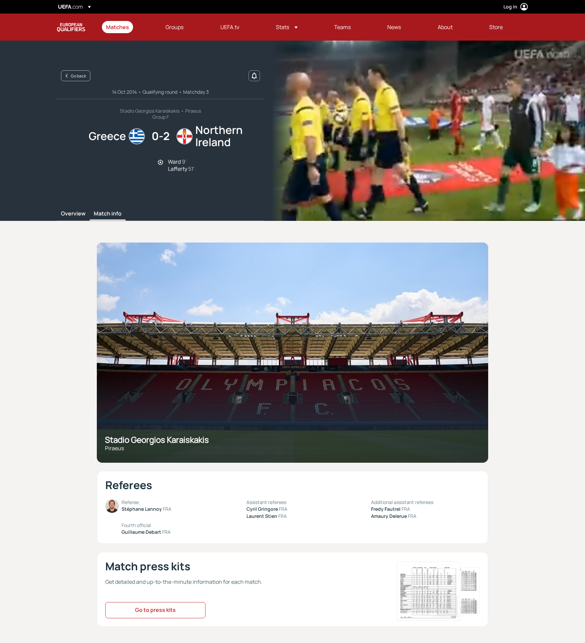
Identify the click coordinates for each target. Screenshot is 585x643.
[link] (117, 27)
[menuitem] (127, 27)
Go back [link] (78, 76)
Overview (73, 214)
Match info (108, 214)
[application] (424, 131)
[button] (287, 27)
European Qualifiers (71, 27)
